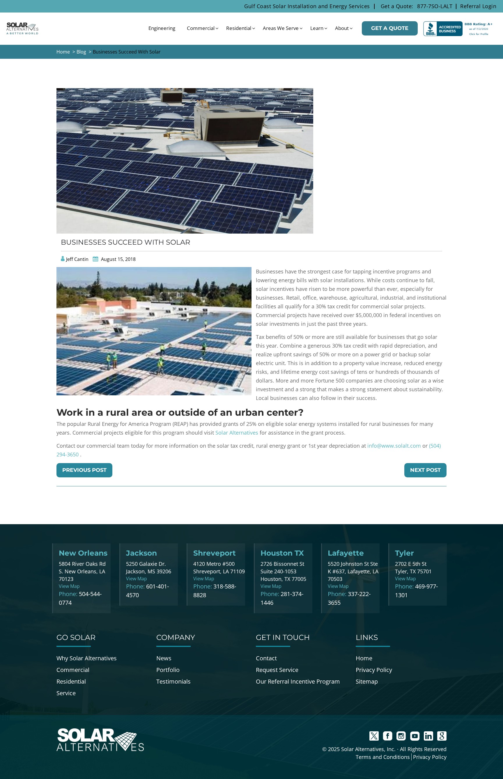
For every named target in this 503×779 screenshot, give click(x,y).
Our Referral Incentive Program (298, 681)
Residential (238, 28)
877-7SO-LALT (434, 6)
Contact (266, 658)
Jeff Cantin (77, 259)
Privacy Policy (374, 670)
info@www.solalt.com (394, 445)
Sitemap (367, 681)
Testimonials (173, 681)
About (342, 28)
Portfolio (168, 670)
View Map (69, 586)
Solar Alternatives (236, 432)
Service (66, 693)
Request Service (277, 670)
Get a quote (389, 28)
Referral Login (478, 6)
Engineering (161, 28)
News (163, 658)
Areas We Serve (281, 28)
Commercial (201, 28)
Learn (316, 28)
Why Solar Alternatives (86, 658)
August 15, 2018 (118, 259)
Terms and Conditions (383, 756)
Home (364, 658)
